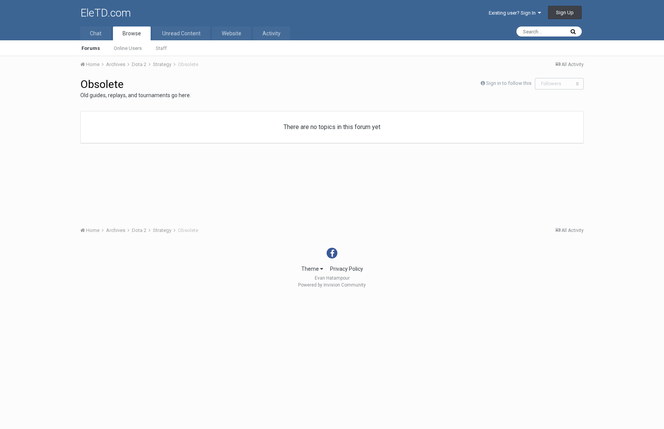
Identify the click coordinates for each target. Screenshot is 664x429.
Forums (90, 48)
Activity (271, 33)
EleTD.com (105, 13)
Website (231, 33)
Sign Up (565, 12)
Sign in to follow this (508, 83)
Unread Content (181, 33)
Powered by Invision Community (332, 285)
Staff (161, 48)
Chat (95, 33)
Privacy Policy (346, 269)
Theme (310, 269)
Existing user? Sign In (513, 13)
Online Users (128, 48)
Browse (132, 33)
